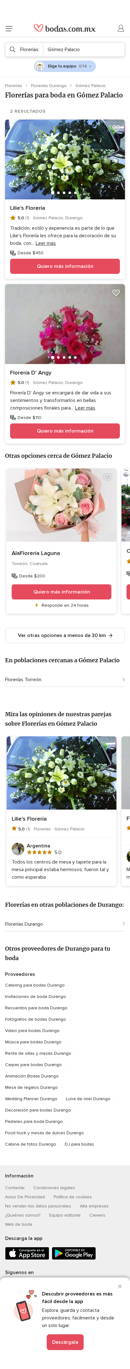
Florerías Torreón (23, 679)
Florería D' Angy (30, 372)
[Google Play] (74, 1258)
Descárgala (65, 1342)
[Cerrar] (120, 1286)
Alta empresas (94, 1206)
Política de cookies (73, 1197)
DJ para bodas (79, 1144)
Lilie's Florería (27, 207)
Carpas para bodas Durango (33, 1064)
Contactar (15, 1187)
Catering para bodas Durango (35, 985)
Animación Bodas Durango (32, 1076)
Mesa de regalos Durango (31, 1087)
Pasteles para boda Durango (34, 1121)
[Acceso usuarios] (121, 28)
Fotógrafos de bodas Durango (35, 1019)
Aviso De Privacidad (25, 1197)
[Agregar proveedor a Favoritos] (116, 128)
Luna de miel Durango (88, 1098)
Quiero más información (65, 266)
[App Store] (27, 1258)
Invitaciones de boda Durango (35, 996)
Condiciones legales (54, 1187)
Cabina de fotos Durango (30, 1144)
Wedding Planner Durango (31, 1098)
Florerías (14, 85)
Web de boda (18, 1224)
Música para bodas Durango (33, 1042)
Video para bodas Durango (32, 1030)
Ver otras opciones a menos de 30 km (62, 635)
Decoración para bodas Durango (38, 1110)
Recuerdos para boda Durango (36, 1008)
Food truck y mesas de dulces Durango (44, 1133)
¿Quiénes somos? (22, 1215)
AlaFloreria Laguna (36, 553)
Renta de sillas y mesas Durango (38, 1053)
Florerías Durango (49, 85)
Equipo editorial (64, 1215)
